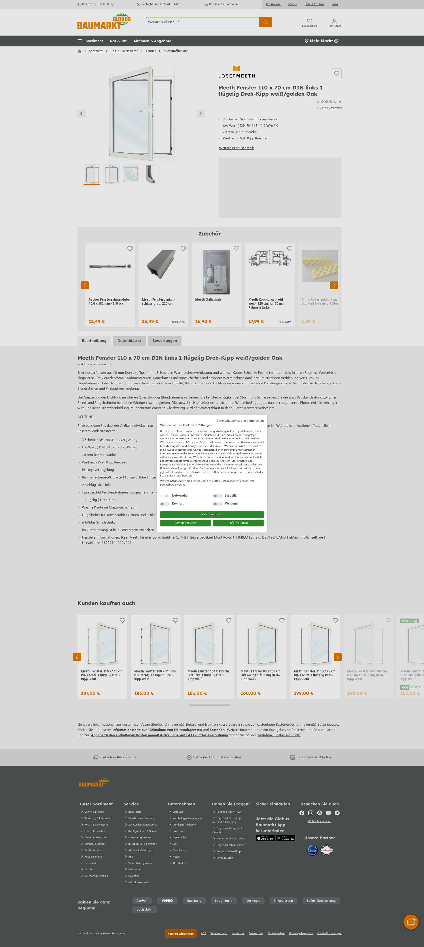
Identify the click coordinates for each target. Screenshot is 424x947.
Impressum (256, 420)
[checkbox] (164, 496)
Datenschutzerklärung (231, 420)
